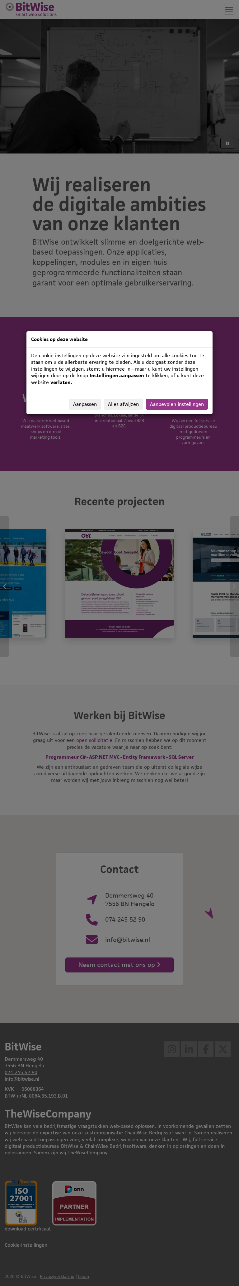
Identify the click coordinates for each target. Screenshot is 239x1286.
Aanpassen (85, 404)
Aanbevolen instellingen (177, 404)
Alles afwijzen (123, 404)
